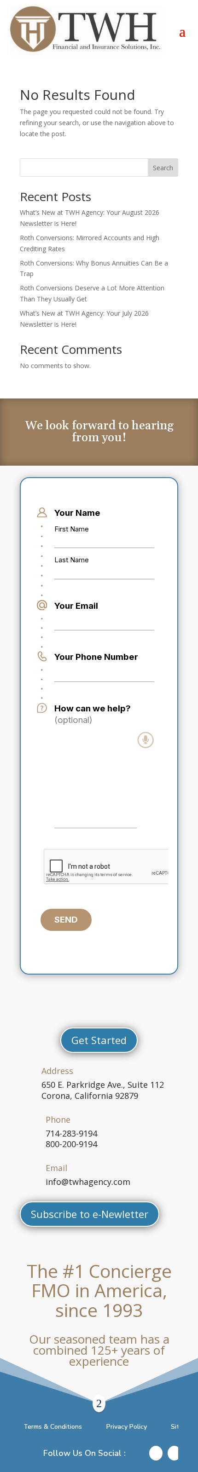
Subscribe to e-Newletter (89, 1214)
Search (163, 167)
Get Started (99, 1040)
